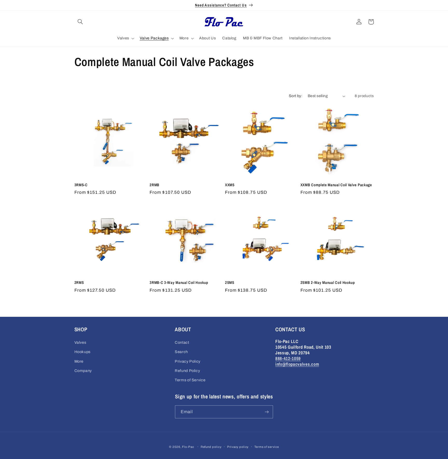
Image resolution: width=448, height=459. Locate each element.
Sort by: (295, 96)
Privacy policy (238, 446)
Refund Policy (187, 371)
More (79, 361)
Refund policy (211, 446)
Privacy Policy (187, 361)
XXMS (230, 185)
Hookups (82, 352)
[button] (80, 22)
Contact (182, 342)
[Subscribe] (267, 411)
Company (83, 371)
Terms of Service (190, 380)
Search (181, 352)
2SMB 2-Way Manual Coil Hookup (327, 282)
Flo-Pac (188, 446)
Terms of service (266, 446)
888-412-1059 (288, 358)
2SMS (229, 282)
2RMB (154, 185)
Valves (80, 342)
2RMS (79, 282)
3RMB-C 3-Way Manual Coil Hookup (179, 282)
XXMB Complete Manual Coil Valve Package (336, 185)
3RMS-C (81, 185)
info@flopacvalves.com (297, 364)
